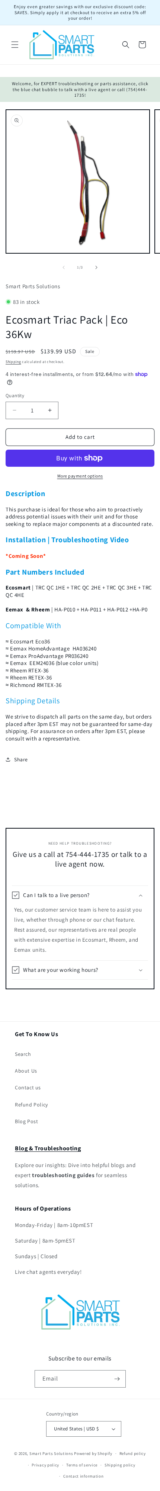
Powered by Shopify (93, 1453)
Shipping (13, 361)
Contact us (28, 1087)
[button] (15, 44)
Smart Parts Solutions (51, 1453)
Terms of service (81, 1465)
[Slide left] (63, 267)
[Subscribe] (117, 1379)
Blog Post (26, 1121)
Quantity (15, 395)
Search (23, 1054)
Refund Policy (31, 1104)
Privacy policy (45, 1465)
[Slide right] (96, 267)
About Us (26, 1070)
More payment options (80, 476)
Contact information (83, 1476)
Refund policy (132, 1453)
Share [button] (21, 759)
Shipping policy (120, 1465)
